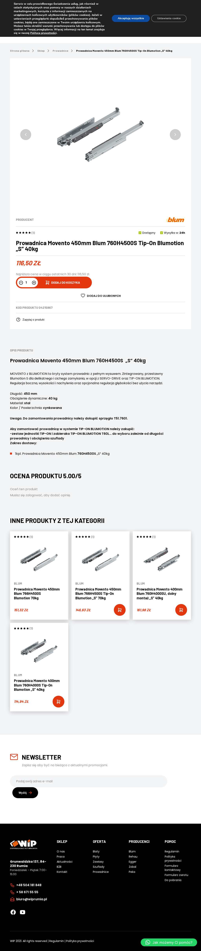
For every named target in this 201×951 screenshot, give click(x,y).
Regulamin (56, 941)
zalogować (34, 495)
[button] (26, 134)
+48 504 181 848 (28, 885)
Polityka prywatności (80, 941)
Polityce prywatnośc (43, 33)
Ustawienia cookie (169, 18)
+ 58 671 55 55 (27, 892)
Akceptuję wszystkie (131, 18)
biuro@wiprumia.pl (31, 899)
